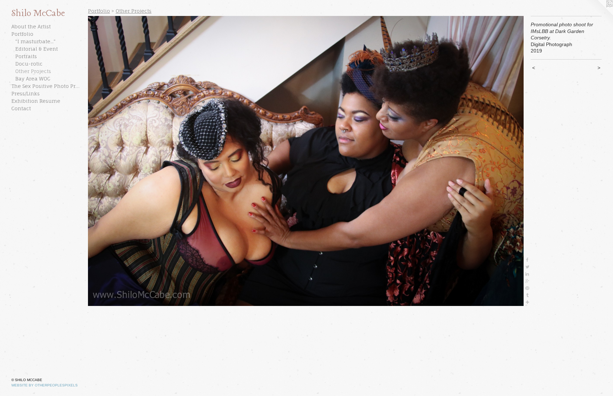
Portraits (26, 56)
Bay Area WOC (32, 79)
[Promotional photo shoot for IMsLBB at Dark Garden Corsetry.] (306, 161)
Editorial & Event (36, 49)
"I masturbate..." (35, 41)
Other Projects (33, 71)
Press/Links (25, 93)
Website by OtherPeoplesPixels (44, 385)
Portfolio (22, 34)
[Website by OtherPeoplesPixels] (599, 14)
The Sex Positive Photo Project (46, 86)
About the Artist (31, 26)
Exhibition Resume (35, 101)
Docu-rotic (29, 64)
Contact (21, 108)
